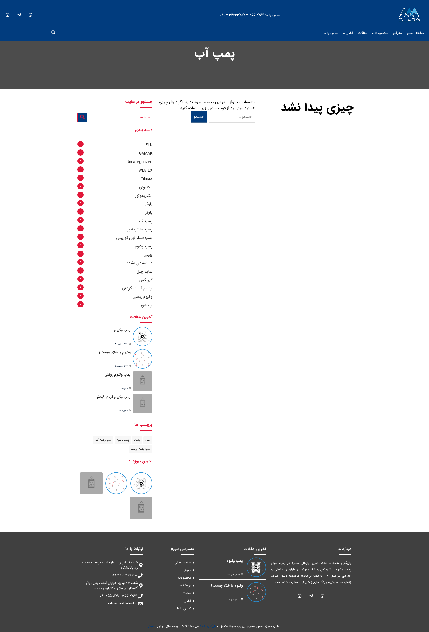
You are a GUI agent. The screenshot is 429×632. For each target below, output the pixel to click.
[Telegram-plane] (19, 15)
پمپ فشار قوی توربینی (134, 238)
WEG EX (145, 170)
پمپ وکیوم (143, 246)
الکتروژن (145, 187)
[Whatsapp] (30, 15)
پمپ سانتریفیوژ (139, 229)
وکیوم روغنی (142, 297)
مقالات (362, 33)
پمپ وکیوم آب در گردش (113, 397)
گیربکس (145, 280)
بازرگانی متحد (208, 626)
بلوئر (148, 204)
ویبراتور (146, 305)
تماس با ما (331, 33)
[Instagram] (7, 15)
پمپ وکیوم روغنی (117, 374)
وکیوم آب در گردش (137, 288)
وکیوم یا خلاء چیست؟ (115, 352)
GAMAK (145, 153)
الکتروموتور (143, 196)
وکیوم (137, 440)
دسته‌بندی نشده (139, 263)
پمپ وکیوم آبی (103, 440)
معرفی (397, 33)
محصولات (381, 33)
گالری (349, 33)
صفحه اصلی (415, 33)
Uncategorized (139, 162)
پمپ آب (145, 221)
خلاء (147, 440)
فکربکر (152, 626)
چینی (148, 255)
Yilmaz (146, 179)
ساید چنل (144, 271)
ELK (148, 145)
